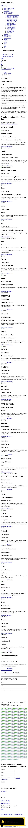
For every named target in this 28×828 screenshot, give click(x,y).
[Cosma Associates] (4, 713)
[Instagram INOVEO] (1, 58)
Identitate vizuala (11, 27)
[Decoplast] (18, 710)
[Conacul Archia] (26, 714)
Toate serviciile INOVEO (13, 15)
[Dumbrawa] (1, 711)
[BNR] (5, 708)
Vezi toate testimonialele (6, 670)
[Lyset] (9, 710)
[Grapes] (15, 711)
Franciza (6, 34)
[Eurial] (19, 713)
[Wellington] (6, 713)
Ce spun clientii (7, 36)
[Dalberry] (3, 714)
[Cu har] (13, 716)
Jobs (5, 44)
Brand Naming (10, 23)
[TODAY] (21, 710)
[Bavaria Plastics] (19, 710)
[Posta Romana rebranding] (12, 708)
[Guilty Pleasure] (21, 713)
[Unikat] (23, 708)
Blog (5, 46)
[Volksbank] (4, 714)
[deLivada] (8, 714)
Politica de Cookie (18, 814)
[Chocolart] (1, 713)
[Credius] (25, 713)
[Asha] (22, 714)
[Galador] (22, 713)
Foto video (9, 32)
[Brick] (16, 710)
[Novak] (21, 711)
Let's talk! (3, 791)
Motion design (10, 31)
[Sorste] (15, 713)
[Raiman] (18, 711)
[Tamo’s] (26, 716)
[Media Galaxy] (10, 713)
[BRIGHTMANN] (26, 708)
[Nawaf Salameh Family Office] (20, 708)
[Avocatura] (10, 714)
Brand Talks (6, 11)
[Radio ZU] (9, 716)
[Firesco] (19, 711)
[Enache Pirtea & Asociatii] (1, 710)
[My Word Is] (7, 710)
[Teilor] (6, 710)
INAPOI (3, 60)
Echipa (5, 42)
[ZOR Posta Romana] (11, 708)
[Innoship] (8, 711)
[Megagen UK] (18, 716)
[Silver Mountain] (10, 716)
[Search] (1, 64)
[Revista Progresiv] (1, 717)
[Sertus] (21, 714)
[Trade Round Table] (16, 713)
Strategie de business (12, 19)
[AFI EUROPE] (4, 710)
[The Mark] (19, 716)
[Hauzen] (23, 710)
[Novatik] (12, 716)
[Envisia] (10, 710)
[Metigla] (20, 711)
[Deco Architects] (9, 713)
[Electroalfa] (3, 713)
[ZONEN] (6, 711)
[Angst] (25, 714)
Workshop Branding (8, 12)
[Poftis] (1, 716)
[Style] (14, 713)
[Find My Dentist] (14, 708)
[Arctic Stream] (13, 710)
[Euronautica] (13, 713)
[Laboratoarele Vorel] (12, 713)
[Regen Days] (15, 708)
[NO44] (10, 711)
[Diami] (4, 716)
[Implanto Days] (17, 708)
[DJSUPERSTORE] (25, 716)
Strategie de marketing (12, 17)
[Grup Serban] (14, 710)
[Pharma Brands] (1, 714)
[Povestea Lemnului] (6, 716)
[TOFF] (7, 711)
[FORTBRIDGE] (22, 710)
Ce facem (6, 39)
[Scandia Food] (18, 713)
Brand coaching (7, 35)
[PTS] (2, 711)
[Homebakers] (9, 711)
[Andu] (18, 714)
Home (5, 72)
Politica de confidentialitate (7, 814)
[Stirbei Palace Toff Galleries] (18, 708)
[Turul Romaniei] (14, 714)
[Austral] (20, 714)
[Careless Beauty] (13, 714)
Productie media (10, 30)
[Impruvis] (26, 711)
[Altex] (8, 708)
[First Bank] (4, 708)
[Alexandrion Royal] (12, 710)
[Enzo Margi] (25, 711)
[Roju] (2, 714)
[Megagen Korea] (16, 711)
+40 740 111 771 (8, 54)
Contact (5, 40)
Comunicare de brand (12, 20)
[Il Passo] (15, 714)
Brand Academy (7, 38)
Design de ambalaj (11, 25)
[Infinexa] (9, 708)
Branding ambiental (11, 24)
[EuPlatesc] (2, 710)
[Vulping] (26, 713)
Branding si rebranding (12, 16)
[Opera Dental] (23, 711)
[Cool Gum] (16, 714)
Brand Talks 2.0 (7, 9)
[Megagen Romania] (2, 713)
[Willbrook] (22, 716)
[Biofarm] (2, 708)
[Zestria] (21, 716)
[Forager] (15, 710)
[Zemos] (12, 711)
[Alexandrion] (8, 716)
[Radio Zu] (7, 708)
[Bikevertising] (7, 713)
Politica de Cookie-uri (15, 702)
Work (5, 43)
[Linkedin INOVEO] (2, 58)
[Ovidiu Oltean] (2, 716)
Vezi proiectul (11, 68)
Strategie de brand (11, 21)
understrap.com (8, 826)
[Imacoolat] (20, 713)
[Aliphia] (7, 714)
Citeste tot (9, 146)
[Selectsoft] (24, 708)
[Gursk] (13, 708)
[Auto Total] (21, 708)
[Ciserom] (3, 716)
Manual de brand (11, 28)
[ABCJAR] (4, 711)
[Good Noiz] (3, 710)
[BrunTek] (19, 714)
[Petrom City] (20, 716)
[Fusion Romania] (25, 708)
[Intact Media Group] (9, 714)
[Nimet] (3, 711)
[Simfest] (16, 716)
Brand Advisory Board (9, 8)
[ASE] (1, 708)
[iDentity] (8, 713)
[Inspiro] (20, 710)
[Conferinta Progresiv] (26, 710)
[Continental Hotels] (19, 708)
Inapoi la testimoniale (6, 69)
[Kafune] (23, 716)
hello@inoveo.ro (8, 56)
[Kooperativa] (6, 714)
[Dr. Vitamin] (12, 714)
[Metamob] (23, 713)
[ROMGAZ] (8, 710)
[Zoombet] (14, 716)
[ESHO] (25, 710)
